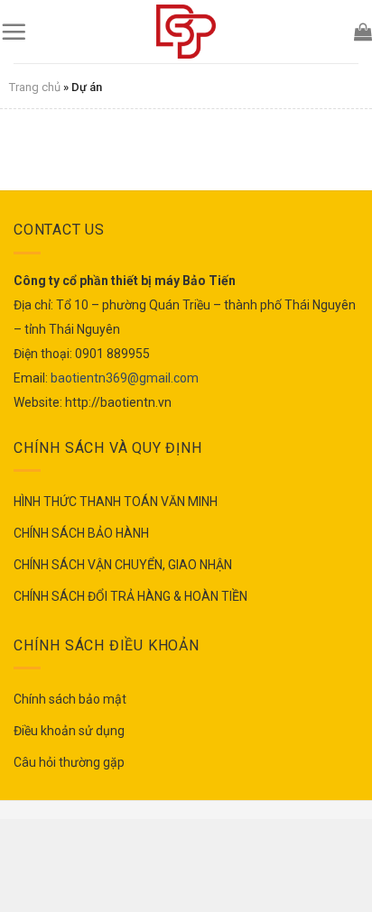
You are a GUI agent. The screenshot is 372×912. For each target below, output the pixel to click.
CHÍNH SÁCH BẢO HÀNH (81, 533)
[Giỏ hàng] (363, 31)
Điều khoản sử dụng (69, 730)
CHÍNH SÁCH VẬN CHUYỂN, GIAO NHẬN (123, 564)
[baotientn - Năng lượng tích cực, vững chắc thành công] (186, 31)
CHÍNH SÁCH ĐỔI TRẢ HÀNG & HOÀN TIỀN (130, 596)
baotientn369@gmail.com (125, 378)
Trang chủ (34, 87)
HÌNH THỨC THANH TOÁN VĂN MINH (116, 501)
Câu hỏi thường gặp (69, 762)
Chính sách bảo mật (70, 699)
